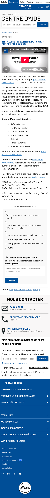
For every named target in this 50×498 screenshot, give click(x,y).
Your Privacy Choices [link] (10, 460)
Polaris (4, 2)
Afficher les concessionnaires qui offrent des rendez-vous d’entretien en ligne (23, 373)
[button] (25, 308)
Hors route (13, 2)
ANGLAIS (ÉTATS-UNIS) (13, 402)
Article (15, 32)
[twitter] (14, 474)
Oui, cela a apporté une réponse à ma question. (22, 216)
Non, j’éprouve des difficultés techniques (26, 243)
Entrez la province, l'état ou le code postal (23, 354)
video (11, 289)
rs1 (39, 289)
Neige (22, 2)
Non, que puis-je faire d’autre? (21, 239)
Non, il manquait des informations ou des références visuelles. (24, 226)
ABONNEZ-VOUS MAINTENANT (16, 389)
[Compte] (42, 7)
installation (22, 289)
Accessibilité (7, 468)
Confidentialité (7, 457)
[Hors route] (25, 7)
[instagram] (8, 474)
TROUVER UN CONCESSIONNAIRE (18, 396)
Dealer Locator (39, 177)
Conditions (6, 464)
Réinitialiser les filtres (38, 367)
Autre (10, 247)
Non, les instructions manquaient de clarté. (25, 235)
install (16, 289)
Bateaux (39, 2)
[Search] (38, 7)
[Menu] (2, 7)
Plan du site (6, 453)
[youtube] (20, 474)
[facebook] (3, 474)
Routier (30, 2)
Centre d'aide (7, 32)
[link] (25, 415)
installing (29, 289)
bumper (35, 289)
